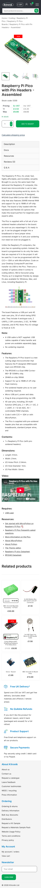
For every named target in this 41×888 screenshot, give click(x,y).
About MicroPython (13, 540)
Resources (9, 156)
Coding (12, 18)
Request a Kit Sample (11, 823)
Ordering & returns (10, 806)
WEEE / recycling (9, 790)
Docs (6, 150)
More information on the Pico (17, 537)
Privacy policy (8, 840)
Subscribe (8, 877)
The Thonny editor (13, 548)
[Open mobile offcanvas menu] (37, 4)
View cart (6, 856)
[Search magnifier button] (36, 11)
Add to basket (27, 124)
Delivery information (10, 810)
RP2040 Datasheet (13, 555)
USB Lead (9, 513)
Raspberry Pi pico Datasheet (17, 551)
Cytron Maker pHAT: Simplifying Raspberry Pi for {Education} (11, 643)
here (34, 343)
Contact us (6, 774)
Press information (9, 795)
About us (5, 769)
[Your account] (26, 4)
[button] (11, 125)
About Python (11, 544)
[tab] (20, 144)
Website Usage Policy (11, 832)
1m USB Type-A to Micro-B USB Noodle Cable (30, 636)
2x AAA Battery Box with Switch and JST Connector (30, 600)
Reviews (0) (9, 162)
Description (9, 144)
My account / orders (10, 852)
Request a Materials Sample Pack (16, 827)
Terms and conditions (11, 836)
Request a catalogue (10, 778)
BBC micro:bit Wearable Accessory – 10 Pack (10, 606)
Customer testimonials (11, 786)
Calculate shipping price (13, 135)
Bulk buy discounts (10, 815)
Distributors (7, 819)
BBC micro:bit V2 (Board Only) (30, 672)
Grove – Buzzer (11, 672)
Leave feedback (8, 782)
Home (4, 18)
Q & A (6, 167)
